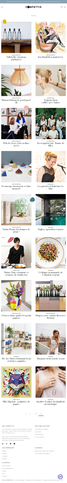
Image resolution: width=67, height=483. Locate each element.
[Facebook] (6, 444)
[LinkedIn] (14, 444)
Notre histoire (6, 465)
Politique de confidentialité (33, 480)
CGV (62, 480)
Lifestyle (4, 453)
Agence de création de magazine (44, 451)
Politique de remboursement (50, 480)
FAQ (3, 473)
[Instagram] (2, 444)
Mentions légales (19, 480)
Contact (4, 476)
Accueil (33, 15)
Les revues (38, 431)
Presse (4, 471)
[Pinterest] (10, 444)
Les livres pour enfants (41, 429)
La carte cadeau (39, 437)
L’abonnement (39, 434)
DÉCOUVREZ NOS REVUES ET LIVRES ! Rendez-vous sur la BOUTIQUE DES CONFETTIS (33, 1)
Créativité (5, 456)
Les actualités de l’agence (42, 453)
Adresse (4, 458)
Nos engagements (7, 468)
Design (4, 451)
